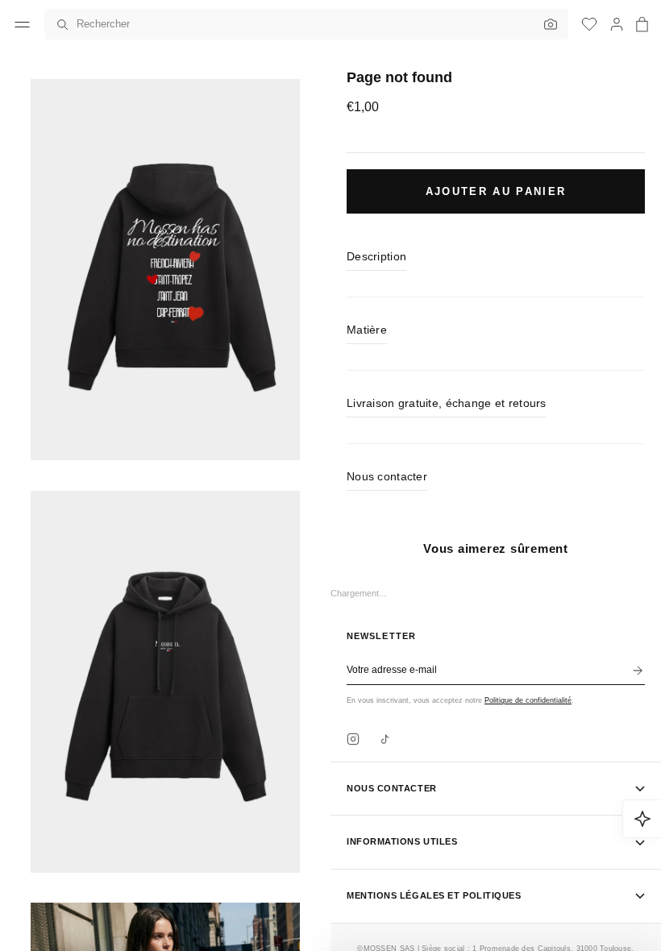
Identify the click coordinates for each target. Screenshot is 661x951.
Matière (367, 329)
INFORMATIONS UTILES (402, 841)
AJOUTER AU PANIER (496, 191)
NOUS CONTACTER (392, 788)
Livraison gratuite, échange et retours (447, 403)
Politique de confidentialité (528, 700)
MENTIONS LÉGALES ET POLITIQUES (434, 895)
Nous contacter (387, 476)
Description (376, 256)
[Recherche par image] (546, 24)
